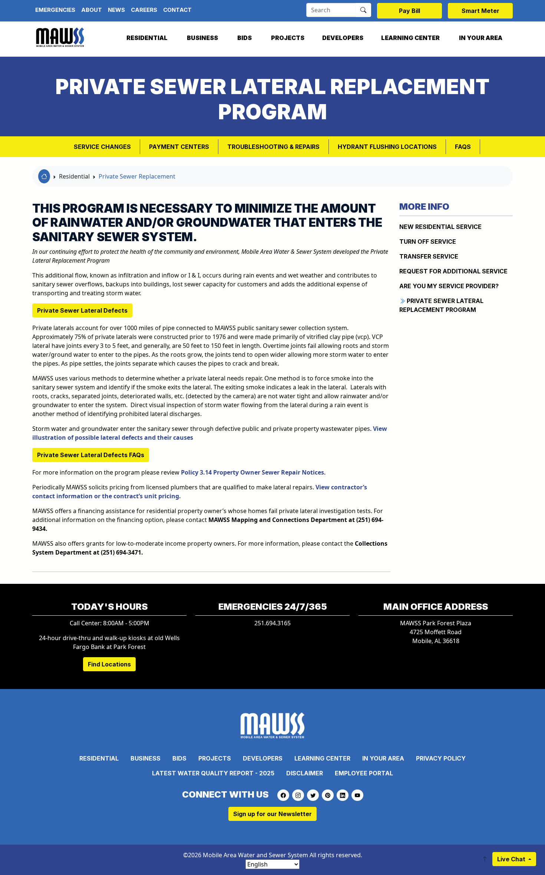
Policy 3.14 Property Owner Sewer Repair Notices (252, 472)
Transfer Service (428, 256)
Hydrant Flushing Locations (387, 146)
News (116, 9)
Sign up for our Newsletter (272, 814)
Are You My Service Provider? (449, 286)
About (91, 9)
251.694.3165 (272, 623)
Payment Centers (179, 146)
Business (202, 37)
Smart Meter (480, 10)
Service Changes (102, 146)
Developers (342, 37)
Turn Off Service (427, 241)
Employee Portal (364, 773)
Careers (144, 9)
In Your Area (480, 37)
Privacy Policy (441, 758)
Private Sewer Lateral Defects (82, 310)
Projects (287, 37)
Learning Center (410, 37)
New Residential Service (440, 226)
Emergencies (55, 9)
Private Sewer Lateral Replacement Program (441, 305)
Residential (147, 37)
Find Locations (109, 664)
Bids (244, 37)
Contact (177, 9)
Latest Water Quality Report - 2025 (213, 773)
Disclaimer (304, 773)
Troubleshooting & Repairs (273, 146)
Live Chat (512, 859)
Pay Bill (409, 10)
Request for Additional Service (453, 271)
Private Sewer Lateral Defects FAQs (90, 455)
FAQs (463, 146)
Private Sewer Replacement (137, 176)
